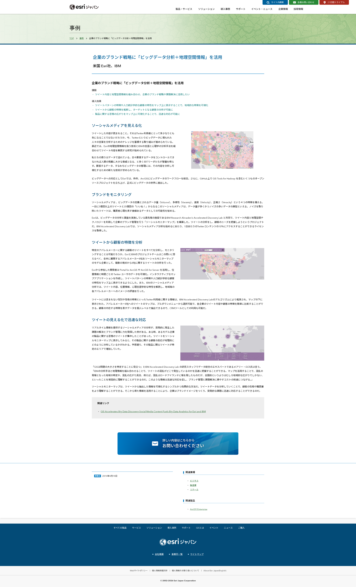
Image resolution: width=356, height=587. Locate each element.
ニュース (228, 528)
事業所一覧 (176, 554)
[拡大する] (260, 251)
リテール (194, 489)
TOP (72, 38)
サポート (186, 528)
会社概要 (159, 554)
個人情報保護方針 (160, 570)
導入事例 (171, 528)
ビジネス (194, 481)
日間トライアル (336, 2)
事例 (81, 38)
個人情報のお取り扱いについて (185, 570)
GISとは (200, 528)
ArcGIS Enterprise (198, 509)
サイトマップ (197, 554)
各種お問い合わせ (306, 2)
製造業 (193, 485)
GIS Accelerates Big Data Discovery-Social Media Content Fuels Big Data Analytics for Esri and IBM (153, 411)
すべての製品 (120, 528)
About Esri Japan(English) (214, 570)
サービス (136, 528)
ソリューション (154, 528)
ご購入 (241, 528)
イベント (213, 528)
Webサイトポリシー (139, 570)
